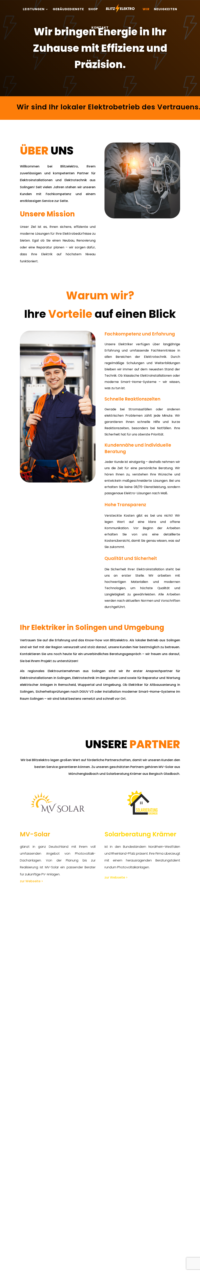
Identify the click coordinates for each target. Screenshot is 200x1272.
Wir (146, 9)
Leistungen (34, 9)
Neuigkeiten (165, 9)
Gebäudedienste (68, 9)
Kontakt (100, 27)
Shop (93, 9)
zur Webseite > (31, 881)
